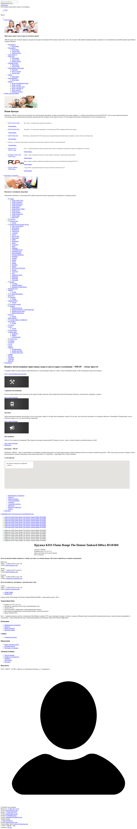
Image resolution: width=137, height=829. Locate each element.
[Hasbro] (9, 341)
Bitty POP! (15, 217)
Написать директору (14, 507)
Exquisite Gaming (15, 304)
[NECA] (9, 325)
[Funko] (9, 199)
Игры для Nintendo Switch (20, 83)
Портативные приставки (16, 68)
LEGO (10, 346)
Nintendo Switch (13, 63)
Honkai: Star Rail (17, 351)
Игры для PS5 (16, 90)
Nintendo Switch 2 (17, 92)
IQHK (14, 239)
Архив (14, 223)
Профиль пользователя (11, 657)
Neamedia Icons (16, 251)
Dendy (10, 75)
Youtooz (14, 258)
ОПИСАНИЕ (8, 592)
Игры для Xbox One (18, 86)
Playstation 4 (12, 48)
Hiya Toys (11, 295)
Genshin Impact (16, 349)
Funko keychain (16, 205)
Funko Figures (16, 212)
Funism (14, 270)
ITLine (10, 827)
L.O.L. (10, 344)
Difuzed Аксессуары (18, 311)
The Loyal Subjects (17, 226)
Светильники (16, 337)
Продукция (8, 20)
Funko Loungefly (17, 202)
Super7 (10, 327)
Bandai (12, 282)
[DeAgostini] (9, 330)
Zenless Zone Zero (17, 352)
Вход (6, 10)
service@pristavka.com (21, 824)
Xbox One (11, 56)
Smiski (14, 266)
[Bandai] (9, 282)
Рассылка (7, 662)
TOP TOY (15, 271)
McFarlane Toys (13, 288)
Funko (12, 199)
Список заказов (9, 655)
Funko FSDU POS (17, 200)
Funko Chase (16, 215)
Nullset (14, 263)
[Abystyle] (9, 219)
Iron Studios (11, 321)
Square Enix (15, 231)
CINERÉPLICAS (17, 250)
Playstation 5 (12, 44)
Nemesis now (14, 221)
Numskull (15, 256)
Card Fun (11, 359)
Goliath (10, 354)
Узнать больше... (12, 126)
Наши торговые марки (11, 93)
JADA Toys (13, 339)
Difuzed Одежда (17, 308)
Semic (14, 243)
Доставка (11, 502)
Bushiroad (15, 276)
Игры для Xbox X (17, 88)
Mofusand (15, 278)
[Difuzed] (9, 306)
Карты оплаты (16, 53)
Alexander (15, 280)
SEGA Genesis (16, 71)
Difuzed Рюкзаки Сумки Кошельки (23, 309)
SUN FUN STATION (18, 268)
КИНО (14, 335)
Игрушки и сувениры (11, 175)
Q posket (14, 283)
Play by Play (15, 236)
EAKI (14, 261)
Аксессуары (16, 51)
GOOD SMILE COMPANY (18, 320)
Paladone (12, 297)
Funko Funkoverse (17, 214)
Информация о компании (16, 495)
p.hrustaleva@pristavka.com (13, 578)
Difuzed (12, 306)
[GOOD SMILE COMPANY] (9, 320)
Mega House (15, 228)
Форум (10, 509)
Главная (3, 514)
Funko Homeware (17, 204)
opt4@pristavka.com (11, 572)
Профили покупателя (8, 659)
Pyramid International (16, 294)
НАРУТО (15, 334)
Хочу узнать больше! (11, 397)
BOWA (10, 356)
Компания (7, 445)
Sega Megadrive (13, 78)
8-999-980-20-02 (11, 815)
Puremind (11, 357)
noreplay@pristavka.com (12, 589)
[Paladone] (9, 297)
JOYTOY (11, 342)
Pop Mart (14, 265)
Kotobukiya (15, 229)
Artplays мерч (12, 332)
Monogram (15, 241)
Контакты (11, 505)
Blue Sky (11, 361)
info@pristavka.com (11, 822)
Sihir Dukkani (12, 318)
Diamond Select (13, 301)
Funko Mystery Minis (18, 209)
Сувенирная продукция (18, 514)
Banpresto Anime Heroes (19, 287)
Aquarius (15, 233)
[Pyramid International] (9, 294)
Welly (13, 246)
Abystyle (12, 219)
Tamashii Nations (17, 285)
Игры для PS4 (16, 85)
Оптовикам (8, 363)
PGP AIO (15, 70)
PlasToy (10, 290)
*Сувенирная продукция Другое (18, 224)
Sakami (14, 260)
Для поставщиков (13, 500)
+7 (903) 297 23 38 (13, 809)
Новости (11, 497)
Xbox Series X (12, 54)
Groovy (14, 234)
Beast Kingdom (16, 253)
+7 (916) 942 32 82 (11, 812)
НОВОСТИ (8, 594)
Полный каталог (9, 646)
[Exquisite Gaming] (9, 304)
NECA (12, 325)
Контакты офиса (9, 630)
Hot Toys (11, 314)
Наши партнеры (13, 499)
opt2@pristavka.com (11, 565)
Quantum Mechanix (18, 255)
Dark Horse (15, 238)
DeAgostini (13, 330)
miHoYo (10, 347)
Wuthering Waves (17, 275)
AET (13, 273)
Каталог (8, 514)
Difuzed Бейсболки (18, 313)
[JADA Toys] (9, 339)
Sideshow (15, 248)
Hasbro (12, 341)
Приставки (15, 46)
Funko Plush (15, 207)
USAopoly (15, 244)
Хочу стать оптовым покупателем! (15, 374)
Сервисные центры (14, 504)
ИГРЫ (10, 81)
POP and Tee (16, 210)
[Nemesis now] (9, 221)
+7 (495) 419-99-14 (6, 820)
